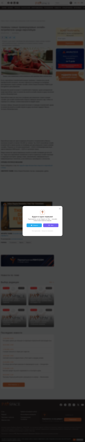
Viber (52, 225)
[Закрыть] (60, 208)
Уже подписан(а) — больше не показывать (42, 231)
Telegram (35, 225)
